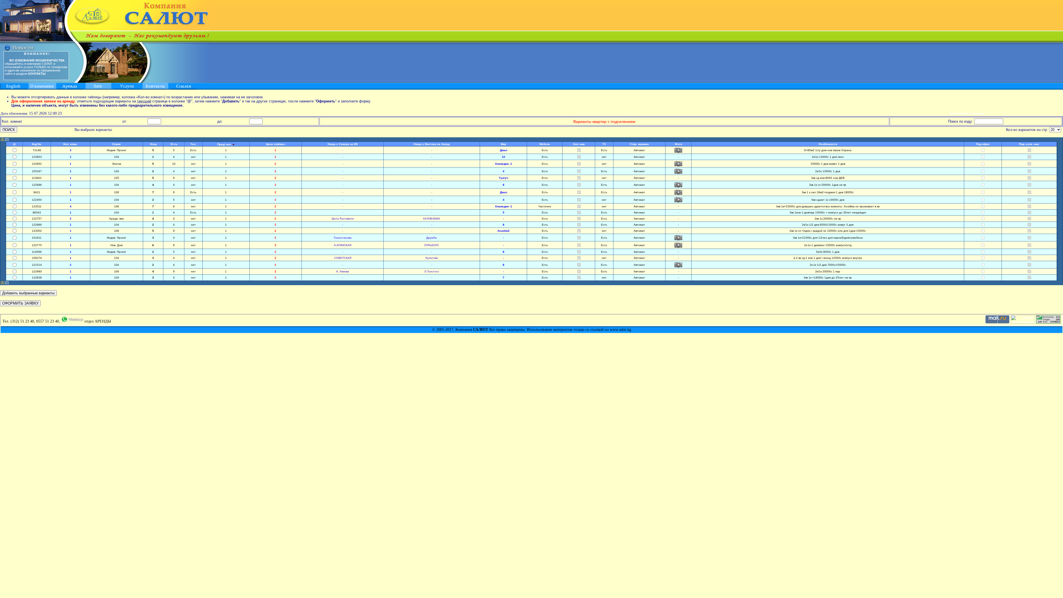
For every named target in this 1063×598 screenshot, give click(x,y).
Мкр (503, 144)
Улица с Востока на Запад (432, 144)
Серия (116, 144)
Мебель (545, 144)
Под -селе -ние (1029, 144)
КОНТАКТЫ (37, 73)
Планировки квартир (967, 113)
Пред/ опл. (224, 144)
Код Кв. (37, 144)
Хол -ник (579, 144)
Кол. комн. (70, 144)
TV (604, 144)
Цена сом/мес (275, 144)
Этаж (153, 144)
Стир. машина (639, 144)
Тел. (193, 144)
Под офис (983, 144)
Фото (678, 144)
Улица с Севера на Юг (342, 144)
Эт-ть (173, 144)
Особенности (828, 144)
